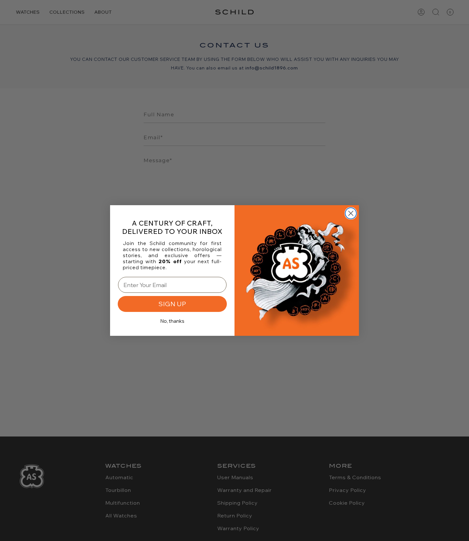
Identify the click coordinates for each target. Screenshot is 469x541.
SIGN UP (172, 304)
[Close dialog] (350, 213)
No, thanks (172, 321)
